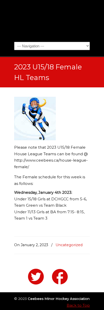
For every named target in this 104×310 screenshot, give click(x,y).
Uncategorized (69, 245)
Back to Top (78, 305)
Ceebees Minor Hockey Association (52, 21)
